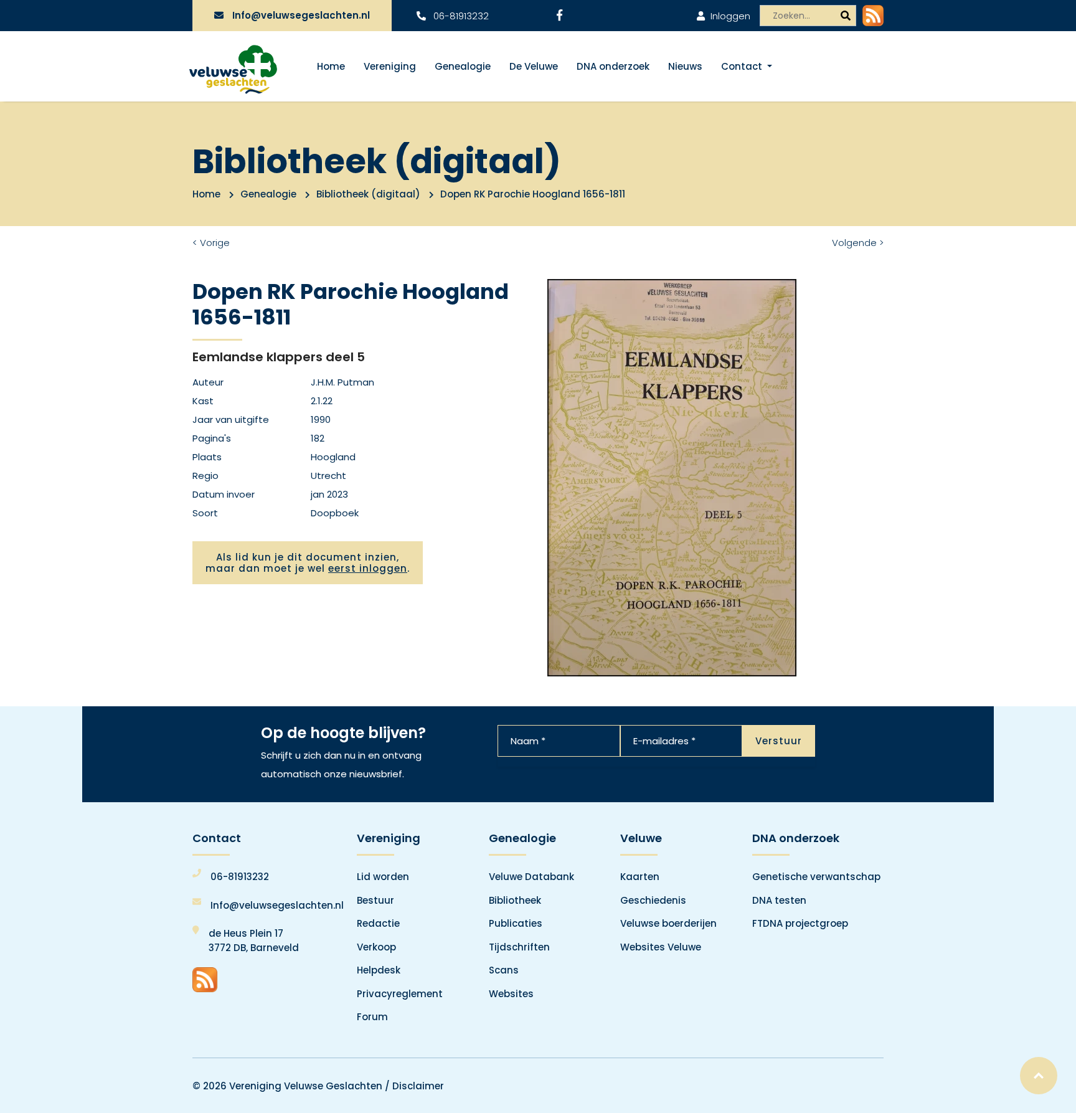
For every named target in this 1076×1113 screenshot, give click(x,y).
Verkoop (376, 947)
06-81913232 (460, 15)
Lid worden (383, 876)
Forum (372, 1016)
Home (331, 66)
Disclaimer (418, 1085)
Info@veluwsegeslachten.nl (301, 15)
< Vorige (211, 242)
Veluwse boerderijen (668, 923)
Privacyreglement (400, 993)
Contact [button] (743, 66)
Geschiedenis (653, 900)
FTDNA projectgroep (800, 923)
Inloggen (729, 15)
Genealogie (463, 66)
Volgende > (858, 242)
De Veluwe (533, 66)
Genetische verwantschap (816, 876)
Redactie (378, 923)
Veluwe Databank (531, 876)
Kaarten (639, 876)
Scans (504, 970)
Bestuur (375, 900)
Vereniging (390, 66)
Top (1038, 1075)
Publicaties (515, 923)
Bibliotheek (515, 900)
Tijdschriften (519, 947)
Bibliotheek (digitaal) (368, 194)
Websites (511, 993)
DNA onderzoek (613, 66)
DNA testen (779, 900)
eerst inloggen (367, 568)
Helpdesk (378, 970)
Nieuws (685, 66)
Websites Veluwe (660, 947)
